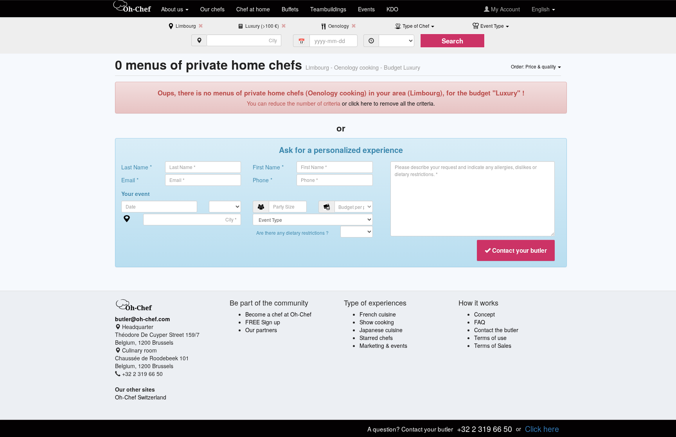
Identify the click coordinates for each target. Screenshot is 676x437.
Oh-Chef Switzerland (140, 397)
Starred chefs (376, 338)
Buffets (290, 9)
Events (366, 9)
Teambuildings (328, 9)
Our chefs (212, 9)
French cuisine (378, 314)
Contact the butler (496, 330)
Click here (542, 428)
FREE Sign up (262, 322)
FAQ (479, 322)
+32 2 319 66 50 (484, 428)
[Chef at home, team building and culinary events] (132, 6)
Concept (484, 314)
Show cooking (377, 322)
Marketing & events (383, 345)
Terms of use (490, 338)
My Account (504, 9)
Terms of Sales (492, 345)
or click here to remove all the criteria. (388, 103)
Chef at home (253, 9)
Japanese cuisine (381, 330)
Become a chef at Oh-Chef (278, 314)
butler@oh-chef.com (142, 319)
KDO (392, 9)
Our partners (261, 330)
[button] (418, 25)
